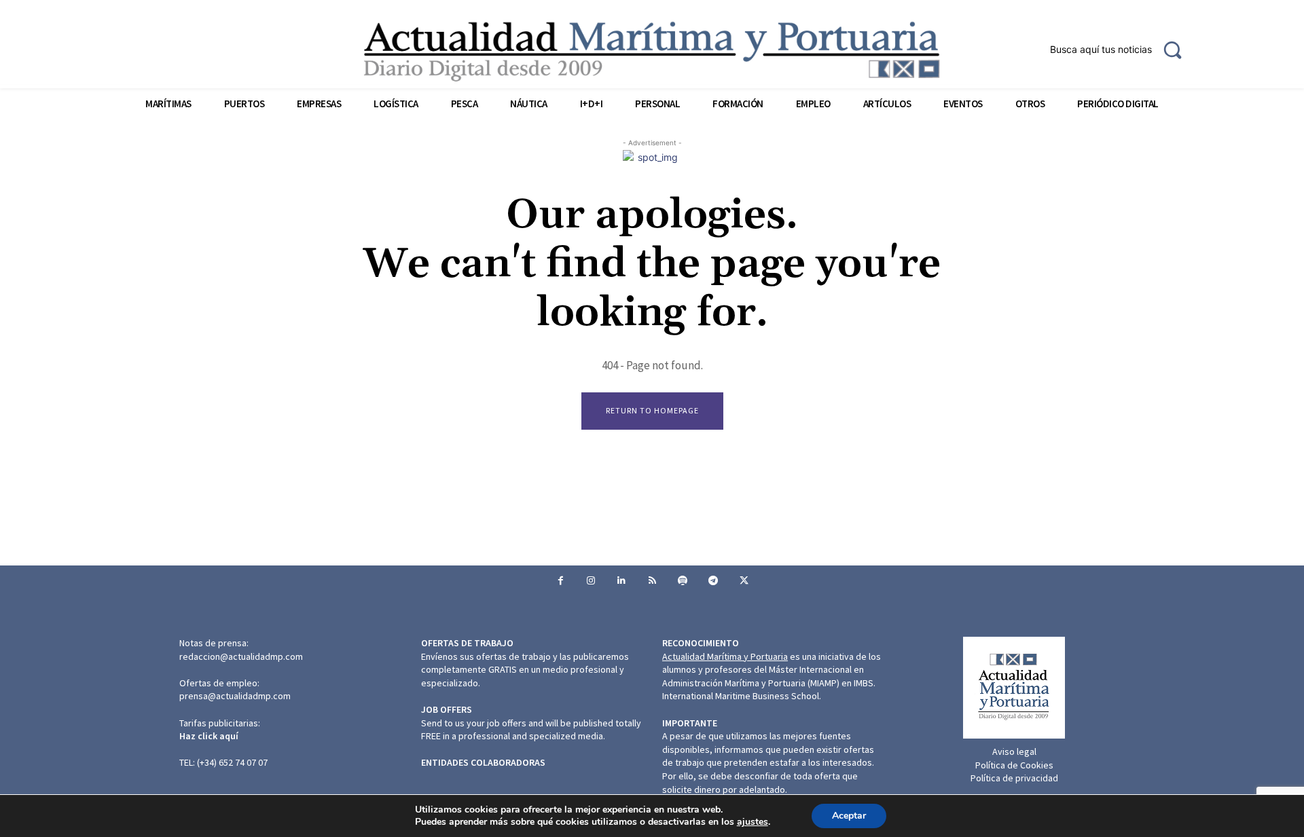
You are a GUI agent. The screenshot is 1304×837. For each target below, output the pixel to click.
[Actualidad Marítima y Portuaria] (651, 50)
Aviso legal (1014, 751)
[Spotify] (683, 581)
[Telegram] (713, 581)
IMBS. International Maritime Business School (768, 690)
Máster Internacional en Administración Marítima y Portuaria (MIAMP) (763, 676)
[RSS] (652, 581)
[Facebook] (561, 581)
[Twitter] (744, 581)
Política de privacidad (1014, 778)
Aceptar (849, 815)
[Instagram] (591, 581)
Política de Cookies (1014, 765)
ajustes (752, 822)
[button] (1121, 49)
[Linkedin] (622, 581)
